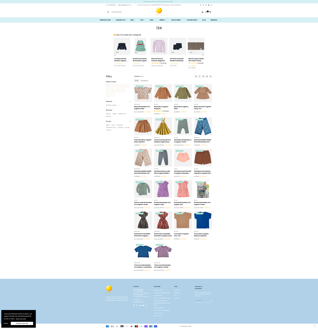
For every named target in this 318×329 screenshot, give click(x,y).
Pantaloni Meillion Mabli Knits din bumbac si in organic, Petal (142, 172)
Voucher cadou (192, 20)
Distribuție (177, 293)
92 (112, 86)
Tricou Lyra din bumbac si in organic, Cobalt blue (143, 266)
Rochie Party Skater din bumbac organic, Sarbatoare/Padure (140, 61)
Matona (108, 116)
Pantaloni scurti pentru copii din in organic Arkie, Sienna (203, 172)
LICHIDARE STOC (121, 20)
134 (123, 90)
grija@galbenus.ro (138, 302)
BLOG (204, 20)
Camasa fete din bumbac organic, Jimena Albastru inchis (120, 62)
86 (108, 86)
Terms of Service (159, 313)
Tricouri (108, 130)
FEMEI (151, 20)
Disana (108, 114)
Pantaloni (120, 125)
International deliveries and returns (162, 304)
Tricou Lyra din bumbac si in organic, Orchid (162, 266)
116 (108, 90)
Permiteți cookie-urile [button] (22, 323)
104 (122, 86)
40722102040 (137, 300)
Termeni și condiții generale (162, 293)
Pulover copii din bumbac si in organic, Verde (143, 203)
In (119, 105)
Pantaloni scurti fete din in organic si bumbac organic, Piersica (182, 172)
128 (118, 90)
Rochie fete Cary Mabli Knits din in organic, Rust (163, 235)
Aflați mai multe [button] (21, 319)
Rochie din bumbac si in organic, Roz (182, 203)
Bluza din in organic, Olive (181, 108)
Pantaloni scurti (111, 127)
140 (108, 95)
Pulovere (121, 127)
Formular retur (158, 290)
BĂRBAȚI (162, 20)
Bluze (107, 125)
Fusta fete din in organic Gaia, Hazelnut (142, 141)
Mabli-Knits (122, 114)
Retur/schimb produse (160, 301)
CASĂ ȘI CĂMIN (175, 20)
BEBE (132, 20)
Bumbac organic (111, 105)
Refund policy (158, 315)
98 (117, 86)
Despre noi (177, 290)
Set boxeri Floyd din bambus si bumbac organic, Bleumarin (177, 61)
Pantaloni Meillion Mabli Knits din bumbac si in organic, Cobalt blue (202, 141)
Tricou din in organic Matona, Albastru (201, 235)
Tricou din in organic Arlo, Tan (181, 235)
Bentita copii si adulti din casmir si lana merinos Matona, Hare (196, 62)
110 (127, 86)
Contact (176, 298)
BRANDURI (214, 20)
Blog (175, 295)
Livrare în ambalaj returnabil (162, 298)
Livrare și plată (158, 295)
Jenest (114, 114)
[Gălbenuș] (159, 12)
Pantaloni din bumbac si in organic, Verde (182, 141)
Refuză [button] (6, 323)
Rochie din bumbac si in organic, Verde (202, 203)
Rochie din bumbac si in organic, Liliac (162, 203)
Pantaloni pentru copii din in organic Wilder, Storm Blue (162, 172)
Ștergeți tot (144, 81)
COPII (141, 20)
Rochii (127, 127)
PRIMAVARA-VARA (105, 20)
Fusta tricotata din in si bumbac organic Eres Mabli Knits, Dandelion (162, 141)
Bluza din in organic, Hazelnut (161, 108)
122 (113, 90)
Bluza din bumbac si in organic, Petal (142, 108)
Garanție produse (159, 308)
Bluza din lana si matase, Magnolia (158, 60)
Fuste (113, 125)
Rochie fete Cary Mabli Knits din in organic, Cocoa (142, 235)
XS (113, 95)
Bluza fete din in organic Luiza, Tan (202, 108)
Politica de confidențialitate (162, 310)
